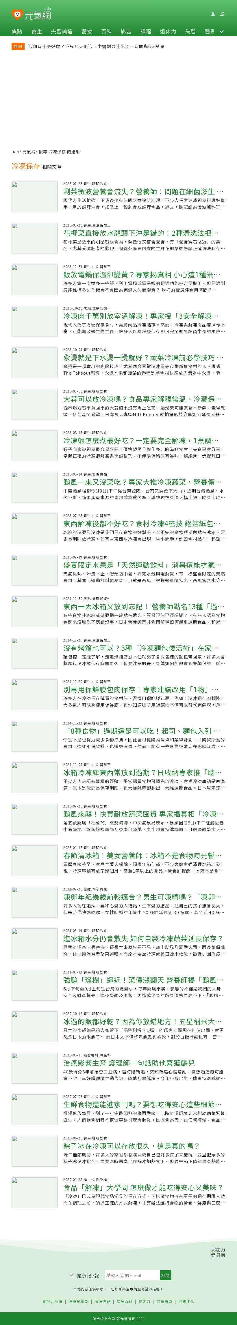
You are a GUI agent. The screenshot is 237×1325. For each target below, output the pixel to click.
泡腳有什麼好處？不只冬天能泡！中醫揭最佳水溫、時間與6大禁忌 (96, 46)
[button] (221, 31)
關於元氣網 (52, 1301)
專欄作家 (186, 1301)
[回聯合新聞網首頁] (17, 14)
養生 (36, 31)
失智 (190, 31)
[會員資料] (213, 14)
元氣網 (29, 151)
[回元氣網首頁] (38, 13)
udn (15, 151)
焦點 (17, 31)
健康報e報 (88, 1275)
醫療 (87, 31)
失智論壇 (62, 31)
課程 (145, 31)
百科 (106, 31)
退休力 (168, 31)
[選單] (222, 14)
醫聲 (210, 31)
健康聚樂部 (78, 1301)
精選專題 (103, 1301)
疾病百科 (124, 1301)
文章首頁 (164, 1301)
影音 (126, 31)
